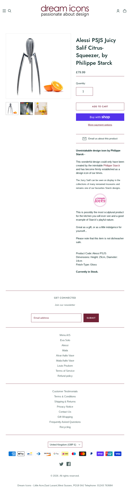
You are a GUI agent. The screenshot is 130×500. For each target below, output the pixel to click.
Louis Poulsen (65, 365)
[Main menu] (4, 11)
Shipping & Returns (65, 401)
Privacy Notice (65, 406)
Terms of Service (65, 370)
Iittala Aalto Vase (65, 360)
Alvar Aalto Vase (65, 355)
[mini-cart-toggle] (124, 11)
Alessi (65, 345)
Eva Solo (65, 340)
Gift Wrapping (65, 416)
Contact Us (65, 411)
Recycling (65, 427)
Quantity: (81, 83)
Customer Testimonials (65, 391)
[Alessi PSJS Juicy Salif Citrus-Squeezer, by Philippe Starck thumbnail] (12, 108)
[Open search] (9, 11)
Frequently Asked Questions (65, 421)
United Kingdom (63, 444)
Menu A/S (65, 335)
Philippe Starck (111, 165)
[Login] (118, 11)
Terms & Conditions (65, 396)
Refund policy (65, 375)
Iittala (65, 350)
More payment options (100, 124)
